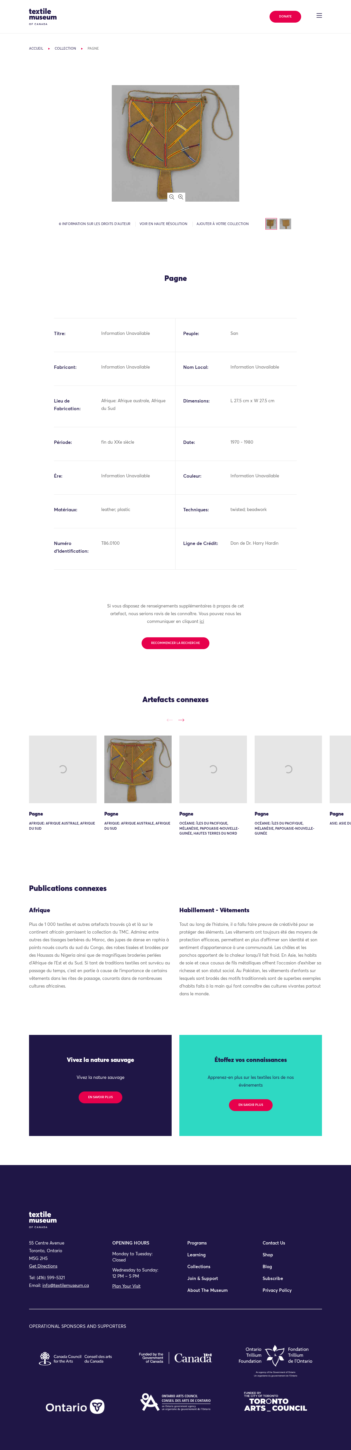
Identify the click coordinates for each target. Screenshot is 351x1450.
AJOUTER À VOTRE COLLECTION (223, 224)
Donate (285, 16)
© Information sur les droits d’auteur (94, 224)
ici (202, 622)
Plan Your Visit (126, 1286)
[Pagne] (63, 769)
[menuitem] (213, 1245)
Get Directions (43, 1266)
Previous (170, 720)
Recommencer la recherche (175, 643)
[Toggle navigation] (319, 15)
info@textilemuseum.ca (65, 1286)
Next (181, 720)
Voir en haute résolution (163, 224)
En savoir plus (100, 1097)
